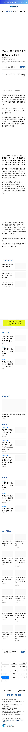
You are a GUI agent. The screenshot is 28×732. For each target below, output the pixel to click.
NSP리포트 (16, 11)
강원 (14, 673)
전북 (5, 677)
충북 (23, 673)
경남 (14, 677)
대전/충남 (22, 666)
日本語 (11, 718)
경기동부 (14, 670)
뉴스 (3, 11)
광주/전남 (14, 666)
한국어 (3, 718)
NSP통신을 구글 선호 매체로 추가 (11, 2)
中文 (15, 718)
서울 (5, 663)
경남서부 (23, 677)
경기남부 (23, 670)
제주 (5, 681)
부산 (14, 663)
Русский (19, 718)
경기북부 (5, 673)
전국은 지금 (9, 11)
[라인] (12, 67)
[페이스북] (3, 67)
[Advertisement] (14, 142)
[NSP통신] (14, 7)
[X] (6, 67)
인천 (5, 666)
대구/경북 (22, 663)
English (7, 718)
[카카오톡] (9, 67)
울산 (5, 670)
